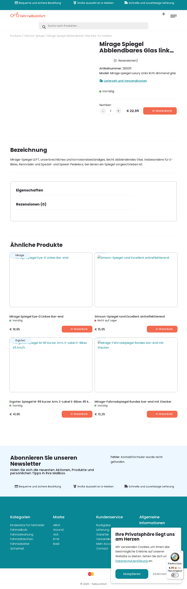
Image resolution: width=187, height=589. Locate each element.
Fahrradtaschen (21, 539)
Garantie (102, 534)
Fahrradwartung (21, 534)
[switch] (175, 575)
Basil (56, 544)
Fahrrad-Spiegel (34, 36)
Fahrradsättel (19, 544)
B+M (56, 539)
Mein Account (106, 544)
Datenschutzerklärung (131, 561)
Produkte (16, 36)
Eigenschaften (29, 190)
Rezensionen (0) (31, 204)
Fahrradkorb (18, 530)
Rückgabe (103, 525)
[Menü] (181, 553)
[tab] (74, 191)
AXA (55, 534)
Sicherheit (17, 548)
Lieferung (102, 530)
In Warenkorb (162, 111)
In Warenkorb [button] (79, 329)
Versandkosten (107, 539)
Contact (102, 548)
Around (58, 530)
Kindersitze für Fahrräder (27, 525)
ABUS (56, 525)
